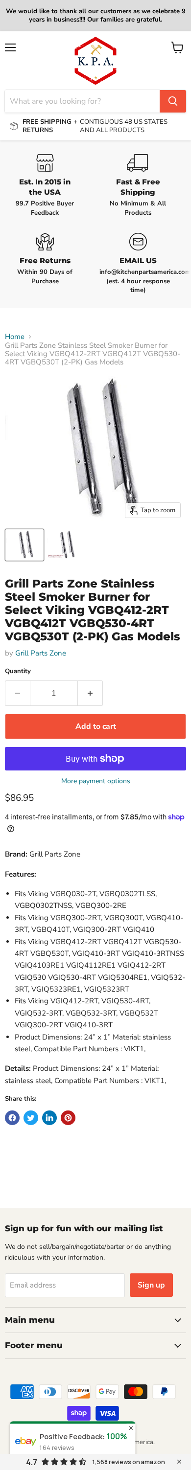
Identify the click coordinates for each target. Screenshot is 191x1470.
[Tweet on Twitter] (31, 1117)
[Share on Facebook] (12, 1117)
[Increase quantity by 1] (90, 693)
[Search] (173, 101)
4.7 (31, 1462)
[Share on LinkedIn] (49, 1117)
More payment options (95, 781)
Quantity (18, 671)
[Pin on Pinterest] (68, 1117)
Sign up (151, 1285)
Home (14, 337)
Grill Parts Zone (40, 653)
